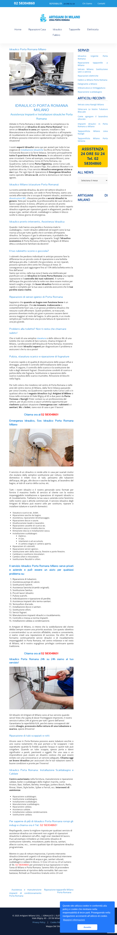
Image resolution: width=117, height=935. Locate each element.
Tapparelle (74, 29)
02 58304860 (48, 825)
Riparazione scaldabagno (90, 91)
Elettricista (92, 29)
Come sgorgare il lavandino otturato (93, 117)
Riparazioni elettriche (88, 75)
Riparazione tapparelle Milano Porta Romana (58, 891)
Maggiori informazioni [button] (74, 920)
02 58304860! (50, 414)
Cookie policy (56, 922)
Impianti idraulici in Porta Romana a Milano (93, 125)
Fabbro (56, 34)
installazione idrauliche (32, 149)
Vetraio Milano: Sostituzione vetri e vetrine (93, 70)
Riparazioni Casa (37, 29)
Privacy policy (39, 922)
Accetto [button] (87, 927)
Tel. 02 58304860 (92, 161)
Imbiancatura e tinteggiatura (91, 88)
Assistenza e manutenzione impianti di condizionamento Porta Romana (25, 892)
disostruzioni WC (17, 198)
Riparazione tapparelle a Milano (93, 64)
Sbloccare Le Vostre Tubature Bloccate (93, 110)
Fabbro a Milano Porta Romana (92, 80)
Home (17, 29)
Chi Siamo (87, 3)
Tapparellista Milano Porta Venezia (93, 139)
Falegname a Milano (87, 84)
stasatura (41, 338)
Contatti (101, 3)
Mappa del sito (53, 926)
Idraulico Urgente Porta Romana (93, 57)
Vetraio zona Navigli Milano (91, 104)
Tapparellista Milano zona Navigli (93, 132)
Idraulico (57, 29)
